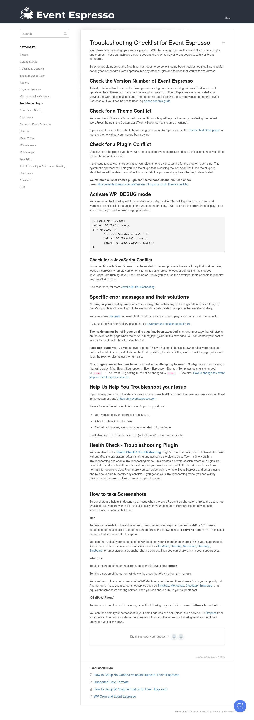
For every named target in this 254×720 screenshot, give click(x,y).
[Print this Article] (223, 42)
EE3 (22, 187)
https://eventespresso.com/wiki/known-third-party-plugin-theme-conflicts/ (142, 184)
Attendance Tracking (31, 110)
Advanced (25, 180)
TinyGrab (163, 546)
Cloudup (176, 546)
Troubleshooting (30, 103)
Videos (24, 54)
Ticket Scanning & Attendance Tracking (42, 166)
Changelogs (27, 117)
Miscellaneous (28, 145)
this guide (115, 316)
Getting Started (28, 61)
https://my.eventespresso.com (137, 398)
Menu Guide (27, 138)
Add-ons (24, 82)
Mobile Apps (27, 152)
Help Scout (229, 711)
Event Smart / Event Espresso (191, 711)
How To (24, 131)
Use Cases (26, 173)
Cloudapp (204, 546)
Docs (228, 18)
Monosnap (189, 546)
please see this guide (157, 101)
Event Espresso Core (32, 75)
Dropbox (211, 613)
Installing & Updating (32, 68)
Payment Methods (30, 89)
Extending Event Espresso (35, 124)
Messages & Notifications (35, 96)
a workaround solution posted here (168, 324)
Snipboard (96, 550)
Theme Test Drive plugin (204, 130)
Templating (26, 159)
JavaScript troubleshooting (138, 287)
